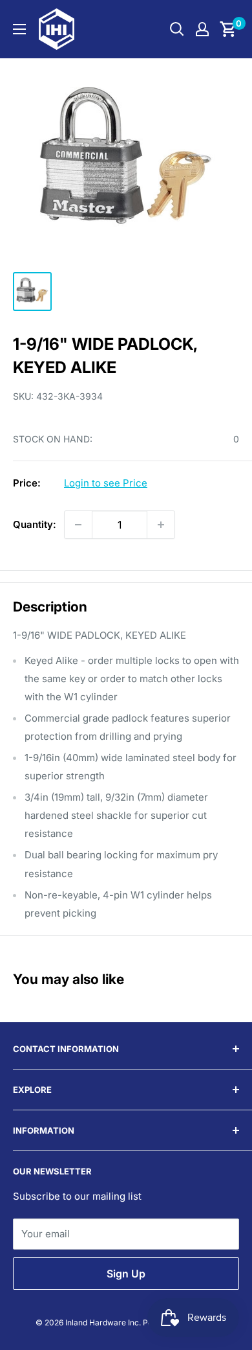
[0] (228, 29)
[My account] (202, 29)
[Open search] (177, 29)
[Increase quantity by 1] (160, 524)
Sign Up (126, 1273)
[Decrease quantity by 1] (78, 524)
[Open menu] (19, 29)
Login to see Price (105, 483)
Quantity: (34, 524)
